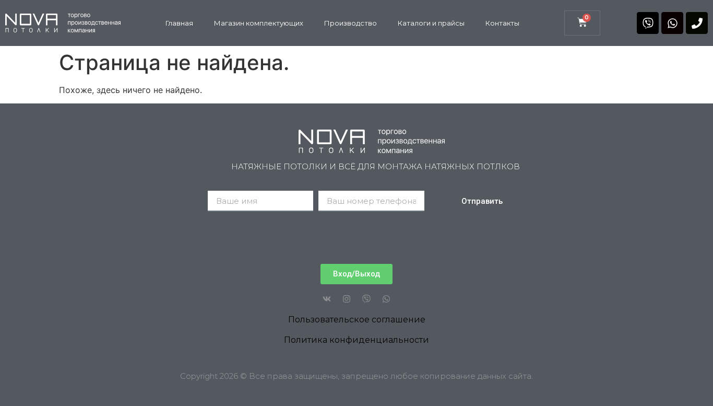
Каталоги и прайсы (431, 23)
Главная (179, 23)
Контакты (502, 23)
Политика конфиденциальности (356, 340)
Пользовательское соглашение (356, 319)
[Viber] (648, 23)
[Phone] (697, 23)
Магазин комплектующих (258, 23)
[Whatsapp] (672, 23)
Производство (350, 23)
